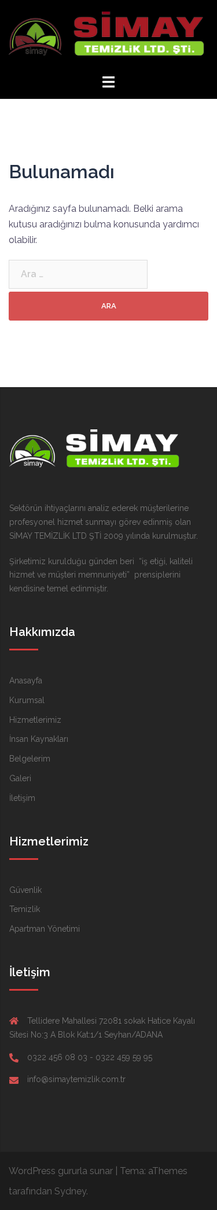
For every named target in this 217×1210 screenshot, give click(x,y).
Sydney (70, 1191)
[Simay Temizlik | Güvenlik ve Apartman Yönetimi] (108, 36)
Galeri (20, 778)
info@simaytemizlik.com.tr (76, 1079)
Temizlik (24, 909)
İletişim (22, 798)
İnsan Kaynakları (38, 739)
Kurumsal (27, 700)
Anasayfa (25, 680)
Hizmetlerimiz (35, 719)
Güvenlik (25, 890)
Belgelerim (29, 758)
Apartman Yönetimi (44, 928)
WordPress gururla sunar (61, 1170)
